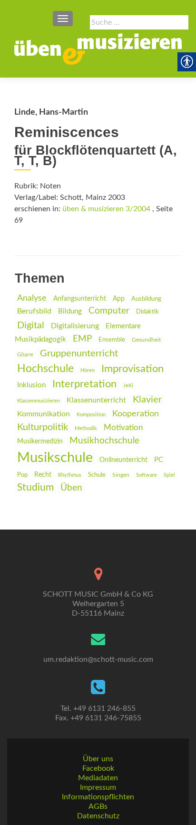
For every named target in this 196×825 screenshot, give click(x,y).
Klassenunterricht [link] (96, 400)
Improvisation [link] (132, 369)
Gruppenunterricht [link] (79, 353)
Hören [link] (87, 370)
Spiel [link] (169, 475)
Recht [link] (42, 474)
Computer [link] (108, 310)
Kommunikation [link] (43, 414)
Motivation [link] (123, 427)
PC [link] (158, 459)
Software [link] (146, 475)
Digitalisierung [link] (75, 326)
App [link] (119, 298)
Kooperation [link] (135, 413)
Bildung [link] (70, 311)
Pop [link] (22, 475)
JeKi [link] (128, 385)
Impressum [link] (98, 787)
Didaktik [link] (147, 311)
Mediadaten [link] (98, 778)
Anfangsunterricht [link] (79, 298)
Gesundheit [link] (146, 340)
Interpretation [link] (84, 384)
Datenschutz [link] (98, 816)
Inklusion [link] (31, 385)
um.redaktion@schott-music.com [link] (98, 659)
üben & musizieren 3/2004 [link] (106, 209)
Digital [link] (30, 325)
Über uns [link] (98, 759)
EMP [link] (82, 339)
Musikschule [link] (55, 458)
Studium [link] (35, 487)
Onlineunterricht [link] (123, 460)
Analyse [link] (32, 298)
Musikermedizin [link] (40, 441)
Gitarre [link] (25, 354)
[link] (98, 49)
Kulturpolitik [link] (42, 427)
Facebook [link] (98, 768)
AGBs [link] (98, 806)
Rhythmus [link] (69, 475)
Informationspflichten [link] (98, 797)
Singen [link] (120, 475)
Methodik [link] (86, 428)
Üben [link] (71, 487)
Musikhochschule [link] (104, 440)
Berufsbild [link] (34, 311)
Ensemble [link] (111, 340)
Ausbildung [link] (146, 298)
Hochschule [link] (45, 368)
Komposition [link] (91, 414)
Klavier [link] (147, 399)
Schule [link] (97, 474)
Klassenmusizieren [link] (38, 400)
